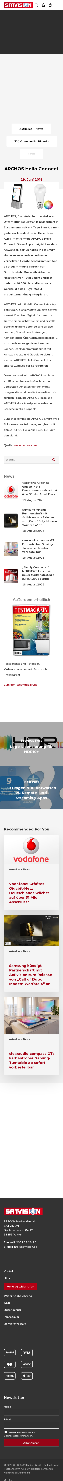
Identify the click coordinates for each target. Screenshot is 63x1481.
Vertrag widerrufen (20, 1286)
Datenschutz (13, 1310)
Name (7, 1406)
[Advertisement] (31, 89)
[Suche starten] (53, 459)
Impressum (11, 1317)
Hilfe (7, 1278)
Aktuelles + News (19, 869)
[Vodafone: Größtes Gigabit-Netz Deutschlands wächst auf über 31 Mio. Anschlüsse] (31, 872)
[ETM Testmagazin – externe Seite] (31, 658)
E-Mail (7, 1419)
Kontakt (9, 1271)
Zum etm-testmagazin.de (20, 684)
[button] (57, 5)
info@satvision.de (25, 1246)
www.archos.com (25, 445)
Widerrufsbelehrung (18, 1296)
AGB (7, 1303)
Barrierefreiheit (15, 1324)
